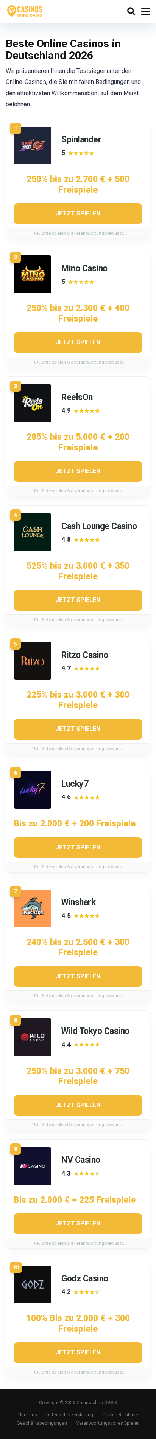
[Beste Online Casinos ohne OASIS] (25, 10)
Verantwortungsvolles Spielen (108, 1423)
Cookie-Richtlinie (120, 1414)
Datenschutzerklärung (69, 1414)
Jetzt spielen (78, 213)
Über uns (27, 1414)
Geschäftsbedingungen (42, 1423)
